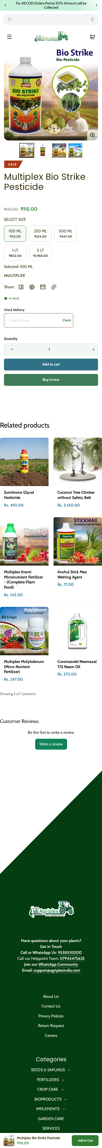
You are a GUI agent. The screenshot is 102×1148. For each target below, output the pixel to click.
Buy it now (51, 379)
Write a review (51, 744)
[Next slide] (96, 5)
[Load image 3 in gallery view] (59, 150)
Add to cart (51, 364)
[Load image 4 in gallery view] (75, 150)
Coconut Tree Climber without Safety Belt (76, 495)
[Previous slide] (5, 5)
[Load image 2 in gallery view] (42, 150)
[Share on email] (42, 287)
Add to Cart (85, 1140)
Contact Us (51, 1006)
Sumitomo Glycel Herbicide (19, 495)
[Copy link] (53, 287)
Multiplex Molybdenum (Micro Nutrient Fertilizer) (24, 666)
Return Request (51, 1025)
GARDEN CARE (51, 1118)
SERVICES (51, 1128)
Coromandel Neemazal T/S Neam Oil (77, 664)
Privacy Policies (51, 1016)
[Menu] (9, 36)
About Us (51, 996)
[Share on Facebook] (21, 287)
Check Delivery (14, 310)
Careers (51, 1035)
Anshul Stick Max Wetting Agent (72, 574)
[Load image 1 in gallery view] (26, 150)
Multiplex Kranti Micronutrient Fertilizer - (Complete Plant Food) (23, 580)
